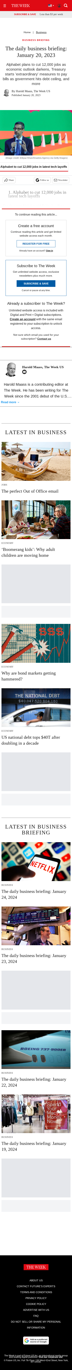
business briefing (36, 40)
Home (27, 32)
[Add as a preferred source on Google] (36, 1340)
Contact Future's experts (36, 1286)
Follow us (44, 180)
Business (41, 32)
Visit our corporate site (51, 1357)
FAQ (36, 1315)
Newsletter (63, 180)
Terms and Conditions (36, 1292)
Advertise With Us (36, 1309)
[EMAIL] (25, 371)
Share (11, 180)
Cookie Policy (36, 1304)
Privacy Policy (36, 1298)
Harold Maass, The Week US (33, 91)
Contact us (44, 338)
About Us (36, 1280)
